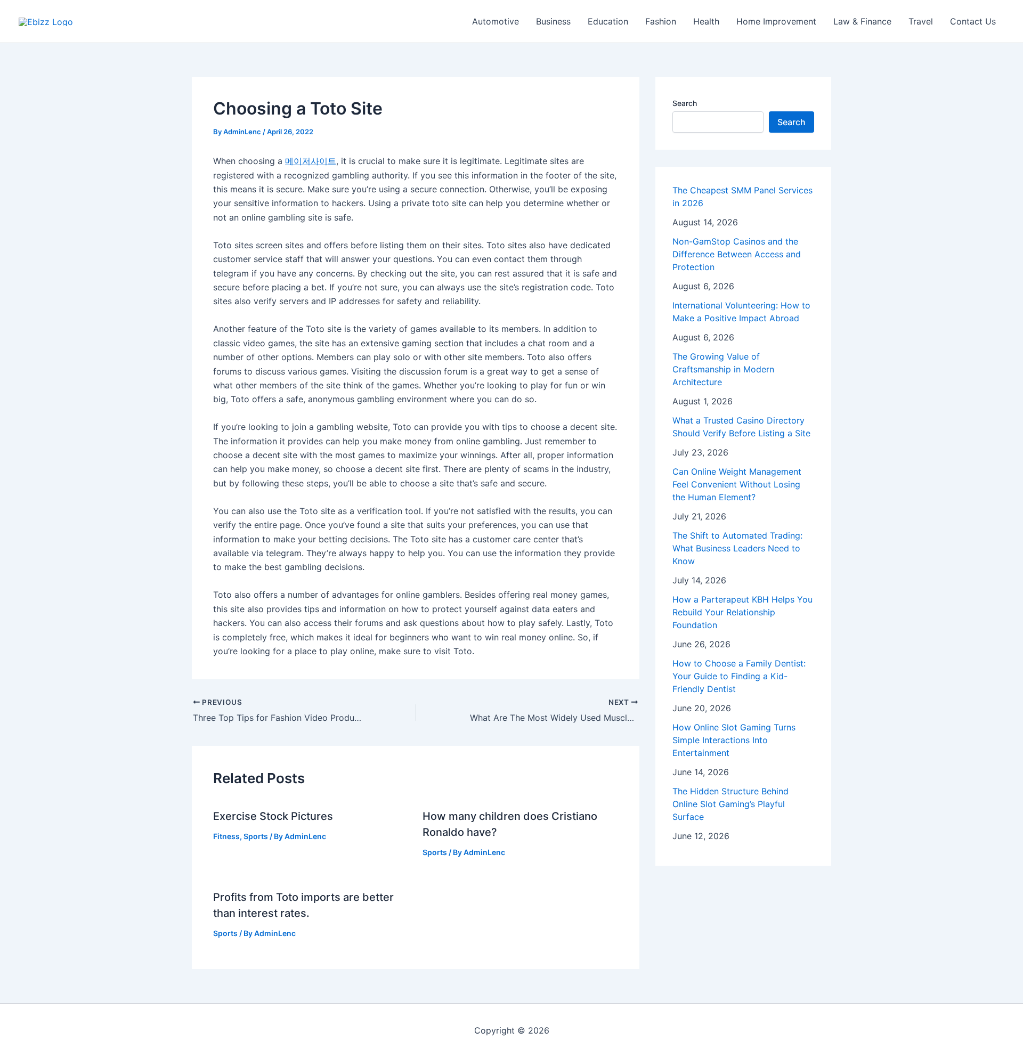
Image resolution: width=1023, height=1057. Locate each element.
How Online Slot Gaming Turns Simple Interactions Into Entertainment (733, 740)
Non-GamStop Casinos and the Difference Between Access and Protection (736, 254)
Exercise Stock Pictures (273, 816)
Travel (920, 21)
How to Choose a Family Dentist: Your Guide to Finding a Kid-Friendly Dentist (739, 676)
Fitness (226, 836)
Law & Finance (862, 21)
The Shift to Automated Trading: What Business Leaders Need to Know (737, 548)
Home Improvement (776, 21)
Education (608, 21)
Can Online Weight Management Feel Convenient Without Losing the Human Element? (736, 484)
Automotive (495, 21)
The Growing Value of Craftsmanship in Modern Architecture (723, 369)
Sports (255, 836)
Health (706, 21)
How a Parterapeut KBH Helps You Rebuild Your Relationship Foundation (742, 612)
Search (684, 103)
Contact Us (973, 21)
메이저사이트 (310, 161)
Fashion (660, 21)
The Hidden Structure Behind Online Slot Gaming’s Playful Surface (730, 804)
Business (553, 21)
